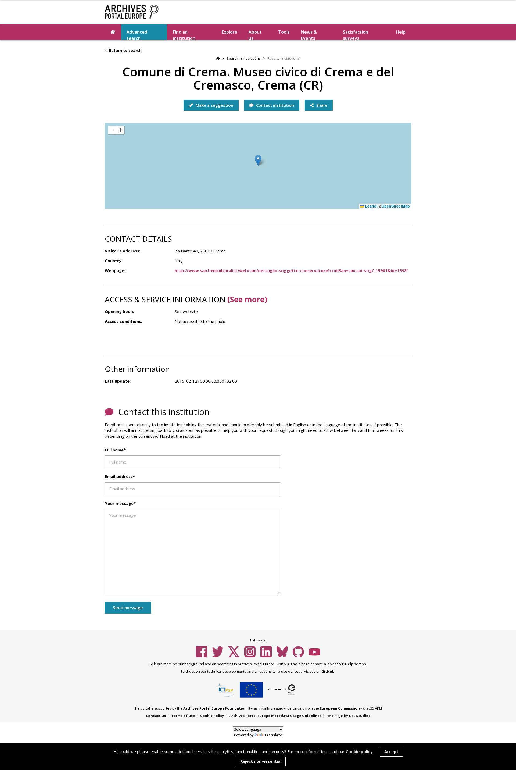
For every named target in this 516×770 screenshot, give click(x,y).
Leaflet (371, 206)
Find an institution (184, 34)
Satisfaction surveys (355, 34)
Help (349, 663)
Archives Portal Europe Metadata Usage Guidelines (275, 715)
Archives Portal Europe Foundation (215, 708)
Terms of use (183, 715)
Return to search (125, 50)
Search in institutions (244, 58)
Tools (284, 32)
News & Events (309, 34)
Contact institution (274, 105)
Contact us (156, 715)
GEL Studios (359, 715)
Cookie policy (359, 751)
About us (255, 34)
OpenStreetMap (395, 206)
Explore (229, 32)
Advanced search (137, 34)
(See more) (247, 299)
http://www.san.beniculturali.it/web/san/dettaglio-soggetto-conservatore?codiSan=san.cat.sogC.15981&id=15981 (292, 270)
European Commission (340, 708)
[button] (258, 160)
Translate (273, 734)
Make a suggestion (214, 105)
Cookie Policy (212, 715)
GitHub (328, 671)
